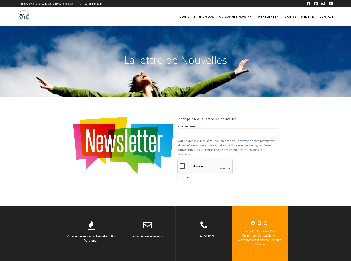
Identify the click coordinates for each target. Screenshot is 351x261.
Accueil (183, 16)
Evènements (266, 16)
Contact (327, 16)
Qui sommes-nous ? (234, 16)
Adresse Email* (187, 126)
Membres (308, 16)
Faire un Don (204, 16)
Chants (290, 16)
